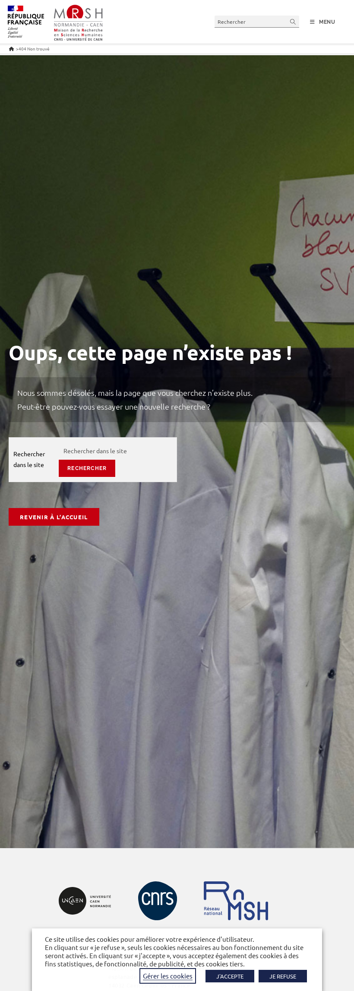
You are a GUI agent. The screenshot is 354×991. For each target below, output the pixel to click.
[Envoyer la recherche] (293, 21)
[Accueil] (11, 48)
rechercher (87, 468)
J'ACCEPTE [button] (229, 976)
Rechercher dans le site (29, 459)
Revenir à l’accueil (54, 517)
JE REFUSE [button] (282, 976)
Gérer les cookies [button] (168, 976)
